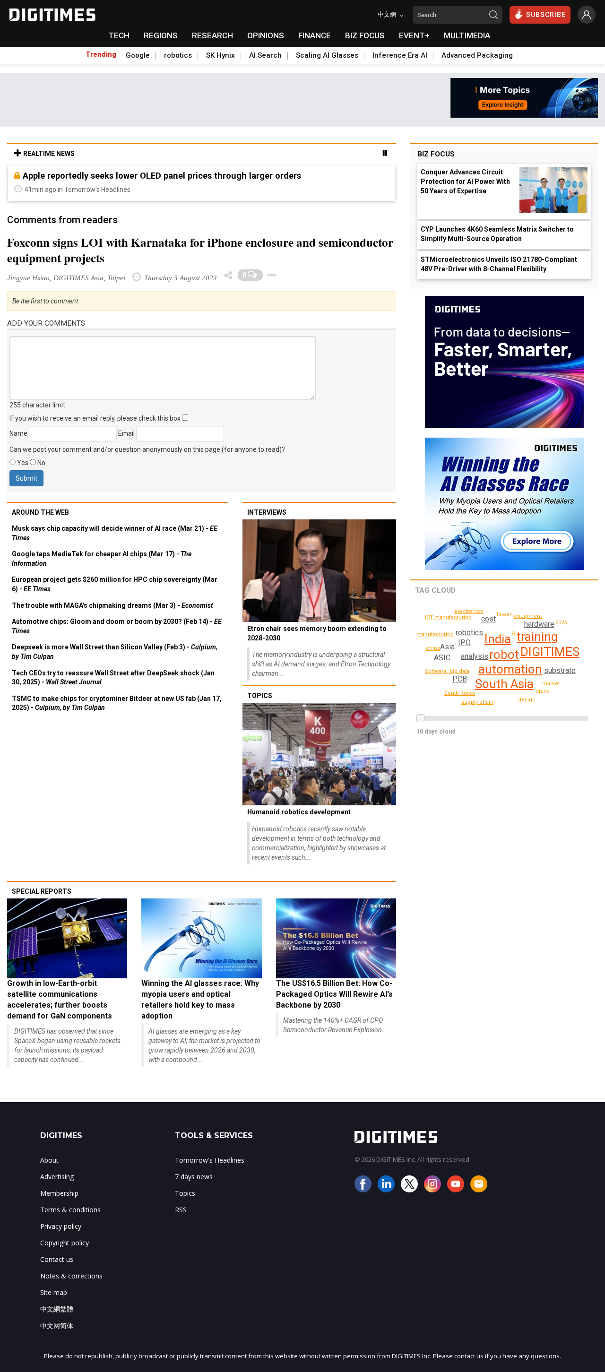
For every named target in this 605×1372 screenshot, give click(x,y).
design (527, 700)
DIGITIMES (549, 652)
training (537, 637)
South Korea (459, 693)
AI (514, 633)
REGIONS (161, 35)
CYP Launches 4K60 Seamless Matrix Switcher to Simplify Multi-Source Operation (497, 233)
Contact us (56, 1259)
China (543, 692)
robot (504, 654)
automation (510, 669)
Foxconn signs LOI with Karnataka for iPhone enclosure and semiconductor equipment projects (200, 250)
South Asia (504, 684)
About (49, 1160)
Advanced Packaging (477, 55)
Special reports (41, 891)
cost (488, 618)
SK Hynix (220, 55)
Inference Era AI (399, 55)
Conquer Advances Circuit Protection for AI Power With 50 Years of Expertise (465, 181)
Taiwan (504, 615)
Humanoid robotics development (299, 812)
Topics (259, 695)
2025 (561, 623)
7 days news (194, 1176)
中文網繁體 (56, 1308)
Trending (101, 54)
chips (433, 648)
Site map (53, 1292)
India (497, 639)
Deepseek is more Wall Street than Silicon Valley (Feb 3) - (114, 651)
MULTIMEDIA (467, 35)
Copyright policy (64, 1242)
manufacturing (435, 634)
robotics (178, 55)
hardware (539, 624)
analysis (474, 656)
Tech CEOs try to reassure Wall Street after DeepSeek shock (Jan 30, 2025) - (113, 677)
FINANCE (314, 35)
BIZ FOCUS (365, 35)
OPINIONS (265, 35)
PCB (459, 678)
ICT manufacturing (448, 617)
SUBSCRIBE (546, 14)
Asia (447, 646)
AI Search (265, 55)
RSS (181, 1209)
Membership (59, 1193)
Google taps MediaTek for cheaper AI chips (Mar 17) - (101, 558)
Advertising (57, 1176)
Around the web (40, 512)
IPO (464, 642)
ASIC (442, 657)
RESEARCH (212, 35)
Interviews (266, 512)
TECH (119, 35)
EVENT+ (414, 35)
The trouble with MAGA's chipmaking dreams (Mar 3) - (112, 605)
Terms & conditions (70, 1209)
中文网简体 (56, 1325)
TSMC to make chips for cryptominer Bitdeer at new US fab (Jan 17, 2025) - (117, 703)
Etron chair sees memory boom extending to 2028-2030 (317, 633)
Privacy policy (60, 1226)
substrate (560, 670)
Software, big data (447, 671)
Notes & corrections (71, 1275)
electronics (468, 611)
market (551, 684)
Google (138, 55)
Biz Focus (436, 154)
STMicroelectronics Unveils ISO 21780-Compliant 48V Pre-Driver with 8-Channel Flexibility (499, 264)
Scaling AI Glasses (327, 55)
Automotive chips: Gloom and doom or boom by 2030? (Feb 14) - (117, 626)
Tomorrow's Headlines (209, 1160)
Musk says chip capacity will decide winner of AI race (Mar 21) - (114, 533)
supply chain (477, 702)
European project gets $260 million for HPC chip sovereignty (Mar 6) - (114, 584)
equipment (528, 616)
